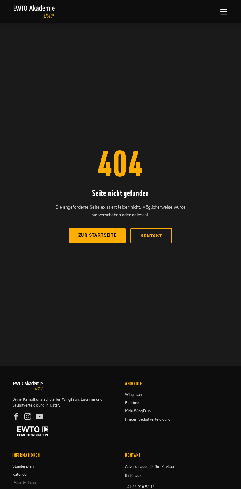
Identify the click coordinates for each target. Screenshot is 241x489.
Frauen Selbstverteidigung (147, 419)
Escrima (132, 403)
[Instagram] (27, 416)
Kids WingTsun (138, 411)
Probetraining (24, 482)
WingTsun (133, 394)
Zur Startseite (97, 235)
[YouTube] (39, 416)
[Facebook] (15, 416)
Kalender (20, 474)
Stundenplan (23, 466)
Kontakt (151, 236)
